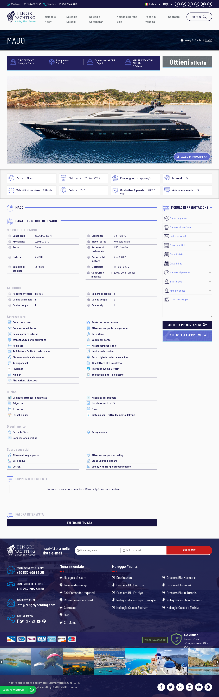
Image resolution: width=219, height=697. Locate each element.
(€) (168, 4)
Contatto (174, 17)
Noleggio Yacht (50, 19)
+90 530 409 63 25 (32, 4)
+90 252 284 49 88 (67, 4)
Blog (66, 615)
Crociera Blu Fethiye (129, 592)
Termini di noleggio (76, 585)
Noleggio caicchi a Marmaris (184, 600)
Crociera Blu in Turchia (181, 592)
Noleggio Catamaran (96, 19)
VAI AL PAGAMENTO (155, 639)
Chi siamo (70, 622)
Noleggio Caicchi (71, 19)
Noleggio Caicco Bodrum (132, 607)
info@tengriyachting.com (36, 605)
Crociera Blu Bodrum (130, 585)
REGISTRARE (189, 550)
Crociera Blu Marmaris (181, 577)
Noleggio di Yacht (75, 577)
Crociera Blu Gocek (178, 585)
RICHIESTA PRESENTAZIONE (185, 325)
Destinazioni (124, 577)
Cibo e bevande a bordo (79, 600)
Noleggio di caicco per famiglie (136, 600)
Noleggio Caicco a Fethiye (182, 607)
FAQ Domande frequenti (79, 592)
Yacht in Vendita (150, 19)
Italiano (153, 4)
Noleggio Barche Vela (127, 19)
